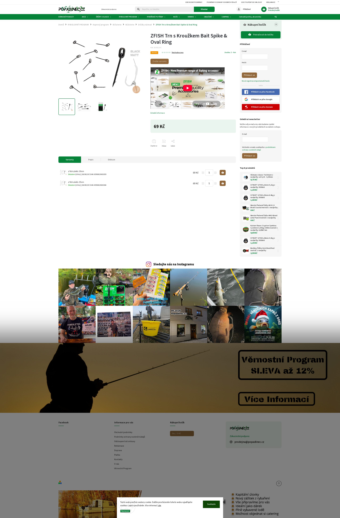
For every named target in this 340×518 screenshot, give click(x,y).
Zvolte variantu (159, 61)
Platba (117, 454)
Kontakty (118, 459)
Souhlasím (211, 504)
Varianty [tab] (70, 159)
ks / (176, 433)
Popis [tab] (90, 159)
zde (159, 505)
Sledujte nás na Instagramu (173, 264)
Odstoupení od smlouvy (251, 2)
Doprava (118, 450)
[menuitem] (68, 17)
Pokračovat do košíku (263, 34)
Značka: (230, 52)
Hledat (204, 9)
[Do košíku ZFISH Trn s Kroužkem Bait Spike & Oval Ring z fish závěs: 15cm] (223, 183)
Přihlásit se (249, 75)
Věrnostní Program (122, 468)
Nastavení (125, 511)
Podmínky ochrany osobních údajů (222, 2)
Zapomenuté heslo (262, 81)
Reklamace (270, 2)
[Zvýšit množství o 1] (215, 172)
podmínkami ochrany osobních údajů (258, 148)
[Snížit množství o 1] (203, 172)
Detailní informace (157, 113)
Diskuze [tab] (111, 159)
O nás (116, 463)
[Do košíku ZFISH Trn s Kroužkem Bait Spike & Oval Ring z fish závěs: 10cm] (223, 172)
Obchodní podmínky (193, 2)
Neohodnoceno (177, 53)
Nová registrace (248, 81)
